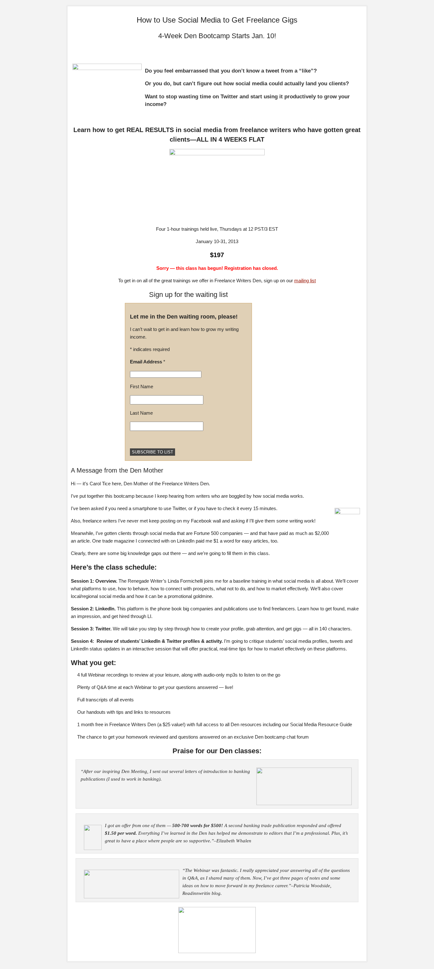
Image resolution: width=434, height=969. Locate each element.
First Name (141, 386)
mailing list (305, 280)
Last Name (141, 413)
